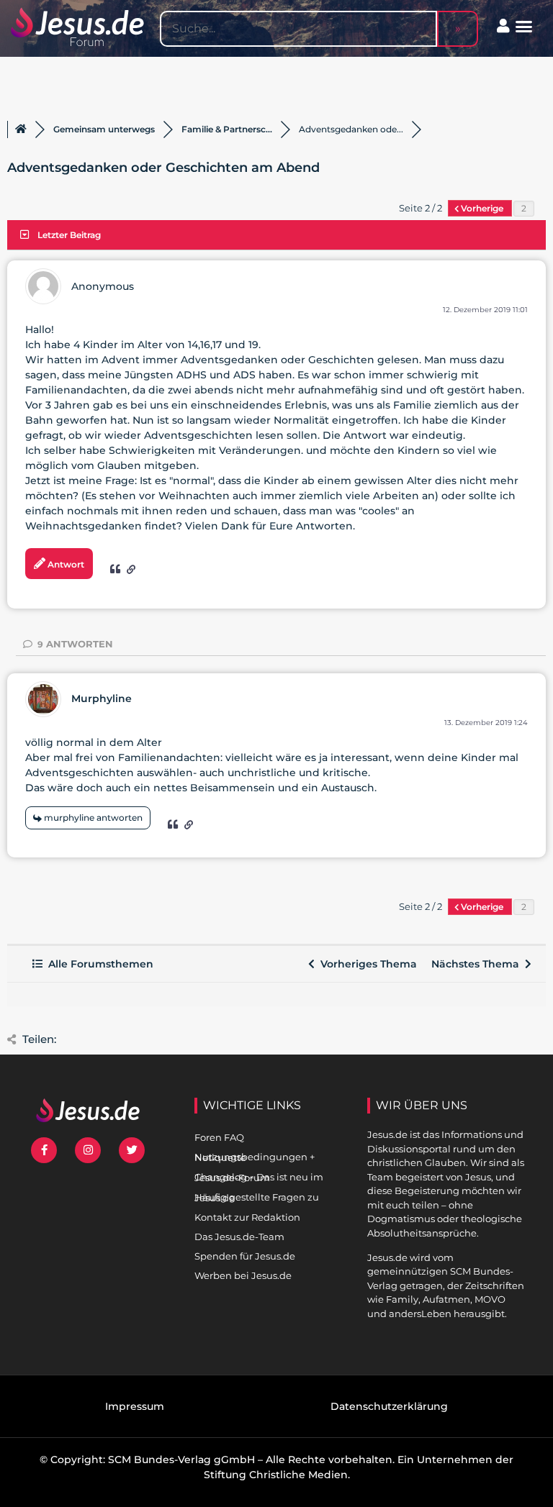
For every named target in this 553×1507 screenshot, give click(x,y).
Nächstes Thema (478, 963)
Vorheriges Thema (366, 963)
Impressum (134, 1406)
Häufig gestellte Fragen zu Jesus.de (256, 1197)
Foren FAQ (219, 1137)
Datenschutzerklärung (389, 1406)
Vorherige (482, 208)
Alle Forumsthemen (97, 963)
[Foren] (21, 129)
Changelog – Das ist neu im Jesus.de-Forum (258, 1177)
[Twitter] (132, 1150)
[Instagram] (88, 1150)
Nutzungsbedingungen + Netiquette (254, 1157)
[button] (524, 26)
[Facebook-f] (44, 1150)
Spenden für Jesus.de (244, 1256)
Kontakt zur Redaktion (247, 1217)
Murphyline (101, 698)
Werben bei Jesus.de (243, 1275)
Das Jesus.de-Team (239, 1236)
